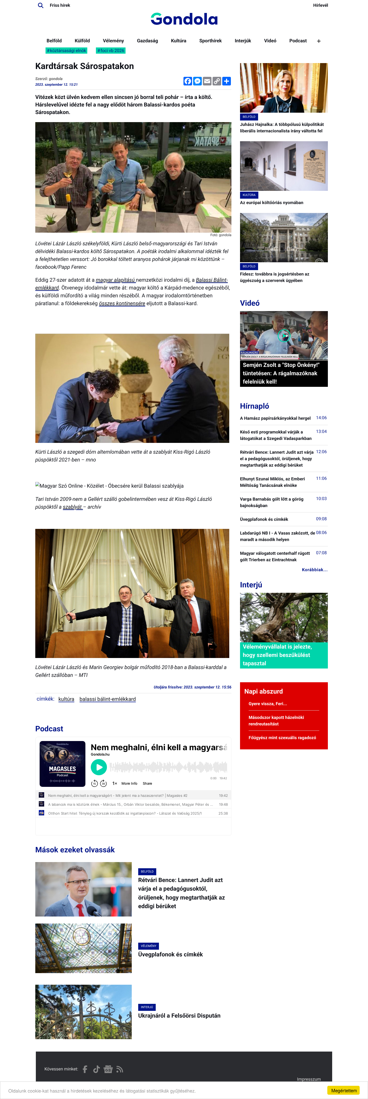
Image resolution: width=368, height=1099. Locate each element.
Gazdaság (147, 41)
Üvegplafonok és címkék (170, 954)
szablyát (73, 507)
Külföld (82, 41)
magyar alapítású (116, 280)
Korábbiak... (315, 569)
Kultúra (178, 41)
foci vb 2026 (112, 50)
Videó (270, 41)
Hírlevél (320, 5)
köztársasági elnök (68, 50)
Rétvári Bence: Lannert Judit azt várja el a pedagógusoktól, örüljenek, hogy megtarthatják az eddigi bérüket (277, 459)
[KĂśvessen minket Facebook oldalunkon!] (85, 1069)
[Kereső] (40, 5)
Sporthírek (210, 41)
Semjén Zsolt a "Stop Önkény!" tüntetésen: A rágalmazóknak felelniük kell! (281, 373)
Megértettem (344, 1090)
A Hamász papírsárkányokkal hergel (275, 418)
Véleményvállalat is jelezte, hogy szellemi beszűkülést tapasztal (277, 655)
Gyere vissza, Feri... (268, 703)
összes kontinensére (122, 303)
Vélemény (113, 41)
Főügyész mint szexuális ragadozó (282, 737)
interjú (147, 1007)
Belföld (54, 41)
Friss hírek (60, 5)
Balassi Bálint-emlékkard (107, 699)
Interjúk (243, 41)
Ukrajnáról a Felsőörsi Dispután (179, 1015)
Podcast (298, 41)
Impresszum (309, 1079)
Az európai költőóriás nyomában (271, 202)
